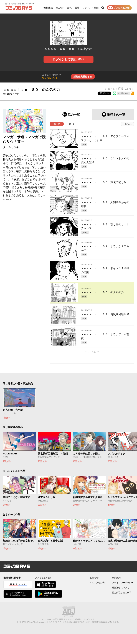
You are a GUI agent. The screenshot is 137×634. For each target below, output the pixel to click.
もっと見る (90, 352)
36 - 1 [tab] (71, 124)
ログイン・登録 (90, 7)
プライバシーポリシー (122, 582)
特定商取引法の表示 (121, 592)
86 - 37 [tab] (57, 124)
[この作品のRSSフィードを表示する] (132, 93)
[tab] (71, 114)
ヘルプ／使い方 (97, 582)
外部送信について (120, 587)
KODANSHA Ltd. (26, 622)
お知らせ (94, 577)
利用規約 (116, 577)
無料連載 (48, 7)
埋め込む (125, 93)
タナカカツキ (11, 147)
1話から (128, 124)
